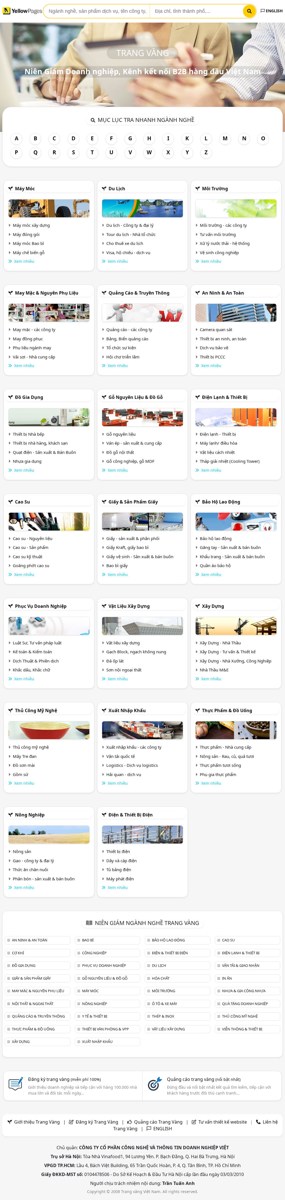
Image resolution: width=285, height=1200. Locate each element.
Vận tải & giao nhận (240, 965)
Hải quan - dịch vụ (123, 774)
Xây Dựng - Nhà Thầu (220, 642)
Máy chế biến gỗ (29, 252)
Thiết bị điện (118, 851)
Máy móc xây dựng (31, 225)
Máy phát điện (120, 878)
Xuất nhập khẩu (127, 710)
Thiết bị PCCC (212, 357)
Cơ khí (18, 952)
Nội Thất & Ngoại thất (32, 1003)
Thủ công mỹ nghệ (36, 710)
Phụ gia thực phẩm (218, 774)
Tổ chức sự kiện (121, 347)
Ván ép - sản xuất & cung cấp (134, 443)
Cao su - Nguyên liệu (32, 538)
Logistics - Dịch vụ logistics (132, 765)
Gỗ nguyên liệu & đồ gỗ (136, 397)
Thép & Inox (163, 1016)
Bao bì (88, 940)
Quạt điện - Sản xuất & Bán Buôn (44, 452)
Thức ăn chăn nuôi (30, 869)
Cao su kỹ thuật (27, 556)
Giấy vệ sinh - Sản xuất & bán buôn (139, 556)
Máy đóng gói (26, 234)
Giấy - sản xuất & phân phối (132, 538)
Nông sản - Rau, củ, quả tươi (227, 756)
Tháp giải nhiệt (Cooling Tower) (230, 461)
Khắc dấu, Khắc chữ (31, 670)
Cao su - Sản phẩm (30, 547)
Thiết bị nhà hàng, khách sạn (40, 443)
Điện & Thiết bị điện (131, 815)
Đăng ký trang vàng (64, 1079)
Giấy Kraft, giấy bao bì (127, 547)
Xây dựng (213, 606)
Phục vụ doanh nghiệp (41, 606)
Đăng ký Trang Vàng (97, 1122)
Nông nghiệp (30, 815)
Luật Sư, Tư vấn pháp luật (37, 642)
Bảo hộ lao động (221, 502)
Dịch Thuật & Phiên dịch (36, 661)
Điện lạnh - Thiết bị (218, 434)
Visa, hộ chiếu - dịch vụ (128, 252)
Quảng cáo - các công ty (129, 329)
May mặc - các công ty (34, 329)
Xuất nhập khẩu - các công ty (133, 747)
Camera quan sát (216, 329)
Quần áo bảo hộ (215, 565)
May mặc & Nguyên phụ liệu (46, 293)
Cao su (22, 502)
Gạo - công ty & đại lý (33, 860)
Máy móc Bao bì (28, 243)
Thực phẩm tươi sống (220, 765)
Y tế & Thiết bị (94, 1016)
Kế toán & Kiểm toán (32, 651)
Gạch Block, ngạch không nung (136, 651)
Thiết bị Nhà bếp (28, 434)
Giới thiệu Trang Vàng (37, 1122)
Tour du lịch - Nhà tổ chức (131, 234)
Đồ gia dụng (29, 397)
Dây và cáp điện (121, 860)
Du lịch (117, 188)
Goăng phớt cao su (31, 565)
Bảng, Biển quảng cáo (127, 338)
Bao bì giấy (117, 565)
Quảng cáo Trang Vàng (158, 1122)
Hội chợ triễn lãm (122, 357)
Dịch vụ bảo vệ (214, 347)
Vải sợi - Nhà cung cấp (34, 357)
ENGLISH (274, 10)
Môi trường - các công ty (223, 225)
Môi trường (215, 188)
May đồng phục (28, 338)
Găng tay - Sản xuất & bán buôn (230, 547)
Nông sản (22, 851)
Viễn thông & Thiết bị (242, 1029)
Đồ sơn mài (24, 765)
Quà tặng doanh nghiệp (245, 1003)
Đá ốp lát (115, 661)
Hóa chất (160, 978)
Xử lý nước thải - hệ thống (225, 243)
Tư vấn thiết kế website (223, 1122)
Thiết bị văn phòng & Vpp (105, 1029)
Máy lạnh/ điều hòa (218, 443)
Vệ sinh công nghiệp (219, 252)
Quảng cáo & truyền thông (139, 293)
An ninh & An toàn (223, 293)
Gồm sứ (20, 774)
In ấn (227, 978)
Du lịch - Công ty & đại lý (130, 225)
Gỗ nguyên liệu (121, 434)
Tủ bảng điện (118, 869)
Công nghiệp (94, 952)
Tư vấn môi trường (218, 234)
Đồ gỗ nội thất (120, 452)
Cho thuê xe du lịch (124, 243)
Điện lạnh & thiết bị (224, 397)
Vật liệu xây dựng (129, 606)
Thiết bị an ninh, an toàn (223, 338)
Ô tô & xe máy (164, 1003)
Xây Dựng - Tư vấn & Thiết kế (227, 651)
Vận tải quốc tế (120, 756)
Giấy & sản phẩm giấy (133, 502)
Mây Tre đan (24, 756)
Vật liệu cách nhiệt (217, 452)
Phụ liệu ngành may (32, 347)
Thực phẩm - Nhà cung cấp (225, 747)
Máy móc (25, 188)
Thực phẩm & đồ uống (227, 710)
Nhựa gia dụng (27, 461)
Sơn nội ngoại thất (123, 670)
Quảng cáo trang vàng (203, 1079)
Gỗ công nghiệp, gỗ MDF (130, 461)
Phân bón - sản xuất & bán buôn (44, 878)
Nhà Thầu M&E (214, 670)
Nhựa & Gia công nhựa (244, 990)
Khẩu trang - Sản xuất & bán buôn (232, 556)
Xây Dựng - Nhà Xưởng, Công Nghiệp (235, 661)
